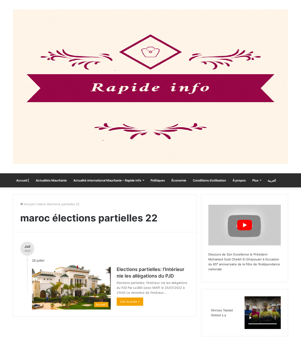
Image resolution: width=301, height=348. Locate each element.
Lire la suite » (130, 301)
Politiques (157, 180)
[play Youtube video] (244, 225)
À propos (239, 180)
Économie (178, 180)
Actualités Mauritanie (51, 180)
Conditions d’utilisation (209, 180)
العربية (272, 180)
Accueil (29, 204)
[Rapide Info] (150, 86)
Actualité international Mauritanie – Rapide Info (107, 180)
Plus (255, 180)
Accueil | (22, 180)
